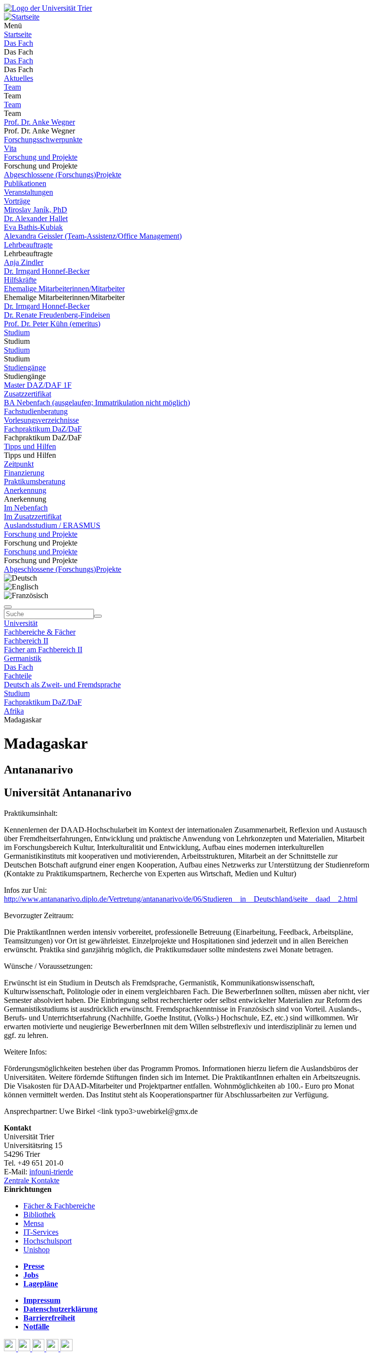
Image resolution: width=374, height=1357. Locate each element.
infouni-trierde (51, 1172)
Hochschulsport (47, 1241)
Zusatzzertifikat (27, 394)
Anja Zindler (23, 262)
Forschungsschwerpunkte (43, 139)
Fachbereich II (26, 641)
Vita (10, 148)
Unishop (36, 1249)
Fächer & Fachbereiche (59, 1206)
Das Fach (18, 43)
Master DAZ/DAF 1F (38, 385)
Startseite (18, 34)
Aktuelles (18, 78)
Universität (20, 623)
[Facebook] (11, 1348)
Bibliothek (39, 1214)
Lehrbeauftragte (28, 245)
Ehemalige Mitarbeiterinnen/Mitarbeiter (64, 288)
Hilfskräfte (20, 280)
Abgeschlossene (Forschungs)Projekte (62, 174)
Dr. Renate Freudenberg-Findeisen (57, 315)
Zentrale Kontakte (31, 1180)
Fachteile (18, 676)
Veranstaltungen (28, 192)
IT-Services (40, 1232)
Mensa (33, 1223)
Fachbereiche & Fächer (39, 632)
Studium (17, 332)
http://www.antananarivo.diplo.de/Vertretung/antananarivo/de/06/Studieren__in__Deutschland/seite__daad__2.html (180, 899)
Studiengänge (25, 367)
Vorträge (17, 201)
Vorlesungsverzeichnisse (41, 420)
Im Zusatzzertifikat (32, 516)
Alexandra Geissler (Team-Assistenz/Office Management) (93, 236)
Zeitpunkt (19, 464)
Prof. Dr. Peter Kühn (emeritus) (52, 324)
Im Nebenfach (26, 508)
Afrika (14, 711)
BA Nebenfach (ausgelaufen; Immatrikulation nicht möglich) (97, 402)
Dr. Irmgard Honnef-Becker (47, 271)
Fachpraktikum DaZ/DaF (43, 429)
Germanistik (22, 658)
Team (12, 87)
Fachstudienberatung (36, 411)
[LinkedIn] (66, 1348)
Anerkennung (25, 490)
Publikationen (25, 183)
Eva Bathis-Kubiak (33, 227)
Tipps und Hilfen (30, 446)
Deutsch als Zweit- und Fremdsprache (62, 684)
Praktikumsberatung (34, 481)
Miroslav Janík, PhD (35, 210)
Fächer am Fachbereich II (43, 649)
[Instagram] (53, 1348)
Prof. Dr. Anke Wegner (39, 122)
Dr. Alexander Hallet (36, 218)
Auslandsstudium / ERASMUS (52, 525)
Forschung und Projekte (40, 157)
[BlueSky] (25, 1348)
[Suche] (8, 606)
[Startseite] (48, 8)
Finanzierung (24, 473)
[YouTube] (39, 1348)
